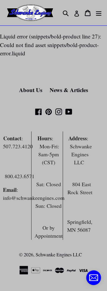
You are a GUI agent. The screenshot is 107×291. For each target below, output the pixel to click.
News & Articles (69, 90)
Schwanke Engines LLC (59, 254)
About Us (30, 90)
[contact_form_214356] (93, 277)
